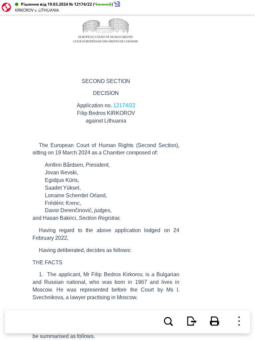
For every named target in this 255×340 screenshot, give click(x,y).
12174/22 (124, 105)
